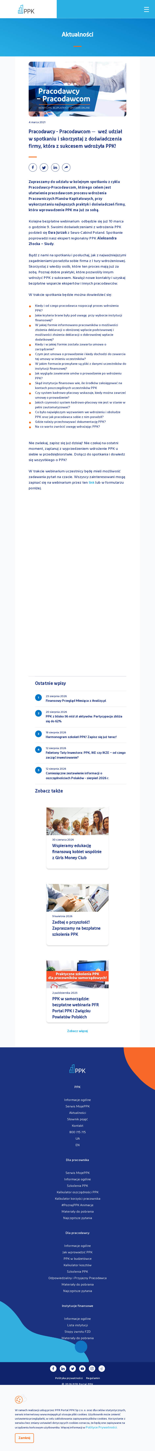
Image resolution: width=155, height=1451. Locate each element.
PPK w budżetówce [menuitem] (78, 1259)
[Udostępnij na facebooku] (34, 167)
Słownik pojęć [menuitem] (77, 1119)
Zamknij (24, 1438)
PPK (77, 1087)
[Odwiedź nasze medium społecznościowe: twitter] (72, 1368)
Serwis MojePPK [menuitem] (78, 1106)
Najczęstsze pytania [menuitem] (77, 1218)
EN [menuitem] (77, 1145)
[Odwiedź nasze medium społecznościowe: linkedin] (63, 1368)
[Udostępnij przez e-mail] (67, 167)
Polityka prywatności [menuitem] (69, 1378)
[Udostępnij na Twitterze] (45, 167)
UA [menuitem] (77, 1138)
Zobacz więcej (77, 1031)
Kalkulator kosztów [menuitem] (78, 1265)
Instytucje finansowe (77, 1306)
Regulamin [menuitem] (93, 1378)
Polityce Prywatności (101, 1427)
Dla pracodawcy (77, 1233)
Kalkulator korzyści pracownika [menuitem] (77, 1199)
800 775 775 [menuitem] (77, 1132)
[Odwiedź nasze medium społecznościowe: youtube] (82, 1368)
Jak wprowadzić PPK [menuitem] (77, 1252)
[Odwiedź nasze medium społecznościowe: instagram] (92, 1368)
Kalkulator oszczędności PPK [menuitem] (77, 1192)
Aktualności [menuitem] (77, 1113)
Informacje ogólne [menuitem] (77, 1100)
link (91, 482)
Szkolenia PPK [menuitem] (77, 1186)
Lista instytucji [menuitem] (77, 1325)
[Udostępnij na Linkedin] (56, 167)
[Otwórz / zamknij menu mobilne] (146, 9)
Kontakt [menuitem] (77, 1126)
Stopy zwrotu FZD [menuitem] (78, 1332)
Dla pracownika (77, 1160)
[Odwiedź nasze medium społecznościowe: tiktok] (101, 1368)
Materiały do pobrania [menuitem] (78, 1211)
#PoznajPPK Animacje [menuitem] (77, 1205)
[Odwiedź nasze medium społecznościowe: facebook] (53, 1368)
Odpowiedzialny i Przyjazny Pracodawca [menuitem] (77, 1278)
